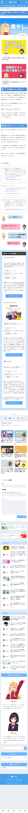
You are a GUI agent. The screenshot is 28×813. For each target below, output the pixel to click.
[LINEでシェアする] (18, 418)
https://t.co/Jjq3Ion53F (19, 199)
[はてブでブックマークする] (14, 418)
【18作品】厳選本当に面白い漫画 (8, 5)
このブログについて (10, 779)
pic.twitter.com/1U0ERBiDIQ (10, 177)
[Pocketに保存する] (22, 418)
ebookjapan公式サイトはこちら (13, 295)
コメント (4, 499)
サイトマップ (20, 781)
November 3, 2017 (16, 193)
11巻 (7, 425)
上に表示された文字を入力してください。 (12, 492)
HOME (15, 776)
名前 (3, 483)
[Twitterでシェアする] (5, 418)
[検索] (25, 748)
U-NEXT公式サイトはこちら (13, 402)
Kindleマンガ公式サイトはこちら (13, 354)
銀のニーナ (18, 425)
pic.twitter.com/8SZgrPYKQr (10, 191)
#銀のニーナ (16, 189)
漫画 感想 (10, 423)
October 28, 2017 (18, 179)
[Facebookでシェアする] (9, 418)
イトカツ (12, 425)
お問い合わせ (19, 779)
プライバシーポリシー (10, 781)
